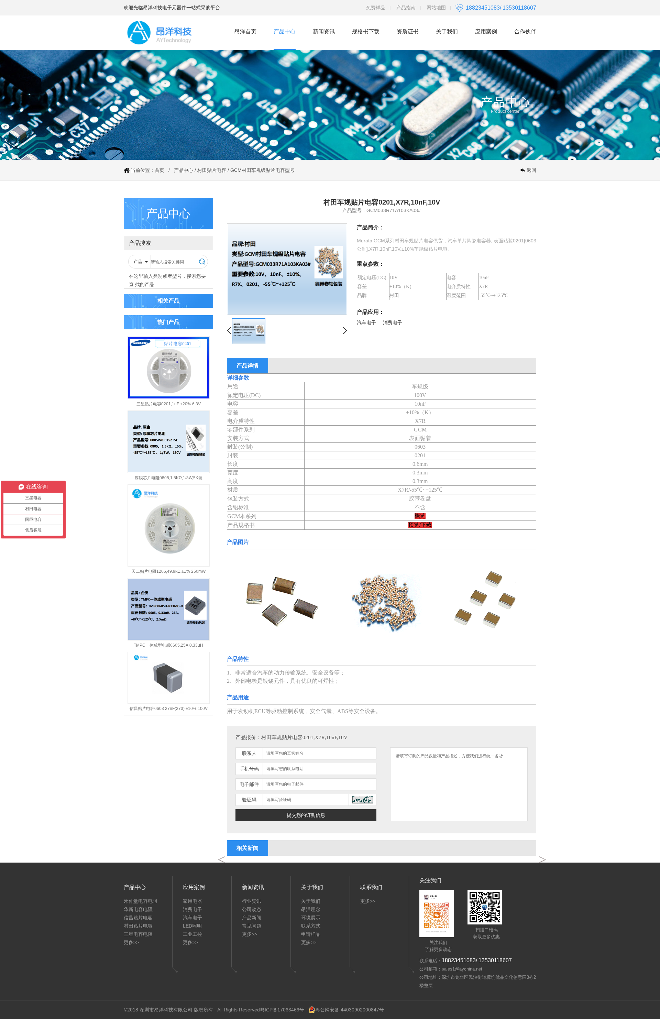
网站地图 (436, 7)
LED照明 (192, 926)
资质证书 (408, 31)
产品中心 (285, 31)
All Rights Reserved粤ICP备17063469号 (260, 1009)
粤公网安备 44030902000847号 (349, 1009)
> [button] (542, 860)
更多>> (131, 942)
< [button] (221, 860)
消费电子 (192, 909)
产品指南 (406, 7)
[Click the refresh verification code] (362, 800)
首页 (159, 170)
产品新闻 (251, 917)
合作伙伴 (525, 31)
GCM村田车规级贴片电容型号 (262, 170)
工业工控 (192, 934)
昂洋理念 (310, 909)
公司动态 (251, 909)
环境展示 (310, 917)
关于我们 (447, 31)
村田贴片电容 (211, 170)
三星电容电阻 (138, 934)
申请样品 (310, 934)
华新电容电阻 (138, 909)
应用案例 (486, 31)
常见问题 (251, 926)
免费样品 (375, 7)
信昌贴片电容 (138, 917)
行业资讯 (251, 901)
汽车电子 (192, 917)
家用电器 (192, 901)
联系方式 (310, 926)
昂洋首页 (245, 31)
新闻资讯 (324, 31)
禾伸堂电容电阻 (140, 901)
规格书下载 (366, 31)
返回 (531, 170)
